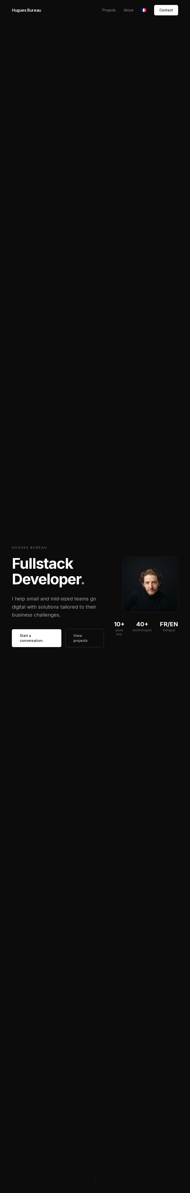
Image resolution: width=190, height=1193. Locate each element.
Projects (109, 10)
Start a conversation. (32, 638)
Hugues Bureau (26, 10)
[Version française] (143, 10)
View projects (80, 638)
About (128, 10)
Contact (166, 10)
